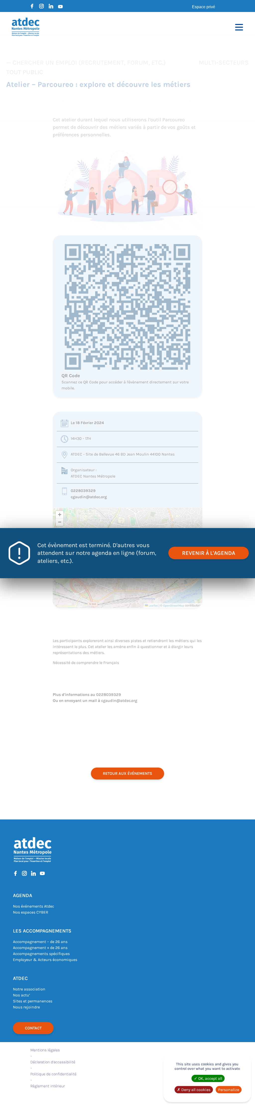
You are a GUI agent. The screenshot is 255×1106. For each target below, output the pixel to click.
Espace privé (203, 7)
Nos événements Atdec (33, 906)
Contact (33, 1028)
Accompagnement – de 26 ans (40, 941)
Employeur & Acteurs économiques (45, 959)
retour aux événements (127, 773)
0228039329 (83, 490)
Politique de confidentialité (53, 1074)
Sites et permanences (32, 1001)
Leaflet (153, 605)
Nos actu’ (21, 995)
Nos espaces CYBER (30, 912)
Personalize (228, 1089)
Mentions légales (45, 1050)
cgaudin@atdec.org (89, 496)
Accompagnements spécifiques (41, 953)
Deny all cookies (195, 1089)
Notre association (29, 989)
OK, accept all (209, 1078)
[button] (59, 514)
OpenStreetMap (173, 605)
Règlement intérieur (47, 1086)
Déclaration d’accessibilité (52, 1062)
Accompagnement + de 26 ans (40, 947)
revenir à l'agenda (208, 553)
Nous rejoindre (26, 1007)
